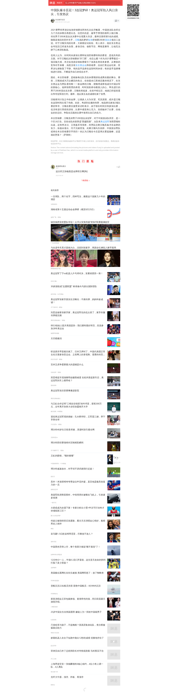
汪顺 (77, 39)
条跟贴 (85, 180)
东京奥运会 (81, 65)
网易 (52, 3)
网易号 (59, 3)
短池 (90, 39)
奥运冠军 (105, 121)
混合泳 (108, 39)
